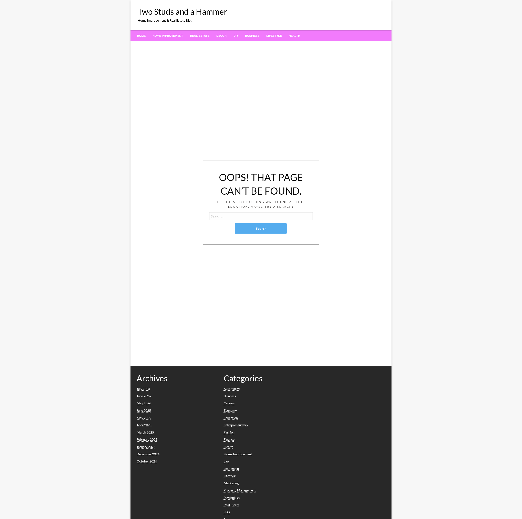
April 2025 (144, 425)
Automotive (232, 388)
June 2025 (144, 410)
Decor (221, 35)
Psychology (232, 497)
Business (252, 35)
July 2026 (143, 388)
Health (294, 35)
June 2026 (144, 396)
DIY (235, 35)
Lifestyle (274, 35)
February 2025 (147, 439)
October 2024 (147, 461)
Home (141, 35)
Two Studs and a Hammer (182, 12)
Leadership (231, 468)
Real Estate (199, 35)
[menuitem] (141, 36)
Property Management (240, 490)
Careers (229, 403)
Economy (230, 410)
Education (231, 418)
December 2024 (148, 454)
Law (226, 461)
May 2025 (144, 418)
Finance (229, 439)
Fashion (229, 432)
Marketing (231, 483)
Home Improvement (168, 35)
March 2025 (145, 432)
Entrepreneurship (236, 425)
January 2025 (146, 447)
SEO (227, 512)
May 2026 (144, 403)
